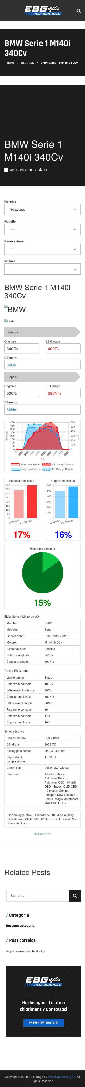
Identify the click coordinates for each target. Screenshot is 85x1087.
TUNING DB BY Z (42, 834)
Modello (10, 221)
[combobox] (42, 209)
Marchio (10, 202)
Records (27, 63)
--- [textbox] (12, 229)
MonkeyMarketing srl (61, 1077)
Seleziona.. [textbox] (17, 209)
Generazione (14, 241)
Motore (9, 261)
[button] (79, 10)
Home (11, 63)
